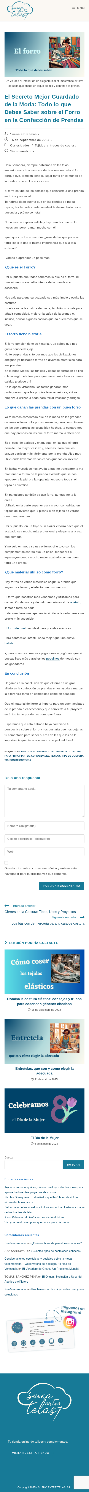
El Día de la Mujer (44, 1138)
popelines (53, 658)
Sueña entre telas (23, 134)
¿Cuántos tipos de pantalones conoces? (56, 1243)
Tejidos (40, 145)
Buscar (9, 1157)
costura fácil (58, 751)
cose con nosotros (33, 751)
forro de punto (17, 628)
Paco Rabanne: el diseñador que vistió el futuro (34, 1217)
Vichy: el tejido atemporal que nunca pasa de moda (37, 1222)
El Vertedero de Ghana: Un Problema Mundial (50, 1268)
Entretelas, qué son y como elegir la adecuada (44, 1071)
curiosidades (40, 755)
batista (9, 643)
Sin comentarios (22, 151)
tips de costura (73, 755)
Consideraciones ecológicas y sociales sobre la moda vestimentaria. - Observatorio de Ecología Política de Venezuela (38, 1263)
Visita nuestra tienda (30, 1452)
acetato (75, 602)
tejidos (56, 755)
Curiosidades (20, 145)
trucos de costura (63, 145)
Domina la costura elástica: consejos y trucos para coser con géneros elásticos (44, 1001)
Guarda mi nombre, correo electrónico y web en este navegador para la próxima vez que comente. (41, 871)
